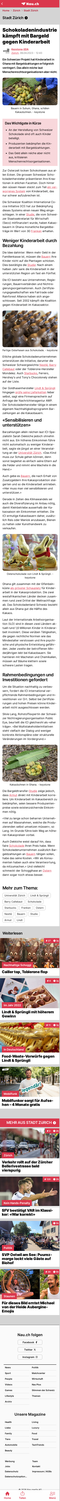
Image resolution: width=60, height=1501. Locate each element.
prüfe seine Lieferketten (30, 392)
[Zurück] (2, 3)
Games (8, 1390)
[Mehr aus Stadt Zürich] (30, 1122)
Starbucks (30, 373)
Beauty (8, 1450)
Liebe (8, 1427)
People (8, 1378)
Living (35, 1422)
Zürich (16, 10)
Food (34, 1433)
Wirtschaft (37, 1378)
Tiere (7, 1439)
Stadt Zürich (31, 10)
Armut (13, 795)
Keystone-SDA (20, 49)
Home (5, 10)
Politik (35, 1367)
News (8, 1367)
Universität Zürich (29, 452)
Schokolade (16, 845)
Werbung (10, 1461)
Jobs (7, 1466)
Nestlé (43, 365)
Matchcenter (38, 1373)
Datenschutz (11, 1471)
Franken (36, 231)
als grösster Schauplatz (25, 588)
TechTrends (38, 1444)
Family (8, 1433)
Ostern (47, 870)
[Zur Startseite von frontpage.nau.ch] (30, 3)
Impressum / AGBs (42, 1471)
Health (8, 1422)
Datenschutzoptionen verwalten (17, 1476)
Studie (30, 214)
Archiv (8, 1401)
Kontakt (36, 1466)
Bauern (46, 256)
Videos (8, 1384)
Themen (36, 1396)
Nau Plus (36, 1384)
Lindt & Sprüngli (45, 388)
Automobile (11, 1444)
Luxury (35, 1427)
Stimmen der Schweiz (43, 1390)
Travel (35, 1439)
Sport (8, 1373)
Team (35, 1461)
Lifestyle (9, 1396)
